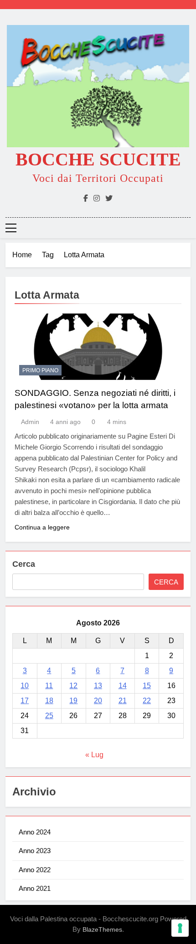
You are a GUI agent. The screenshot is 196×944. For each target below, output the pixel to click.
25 (49, 715)
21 (123, 700)
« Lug (94, 755)
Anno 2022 (35, 870)
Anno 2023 (35, 850)
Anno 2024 (35, 832)
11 (49, 685)
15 (147, 685)
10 (25, 685)
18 (49, 700)
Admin (30, 421)
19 (73, 700)
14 (123, 685)
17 (25, 700)
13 (98, 685)
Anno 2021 (35, 888)
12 (73, 685)
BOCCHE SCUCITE (98, 159)
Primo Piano (40, 370)
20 (98, 700)
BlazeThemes (102, 929)
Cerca (23, 564)
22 (147, 700)
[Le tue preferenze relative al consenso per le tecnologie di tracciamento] (180, 928)
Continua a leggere (42, 527)
